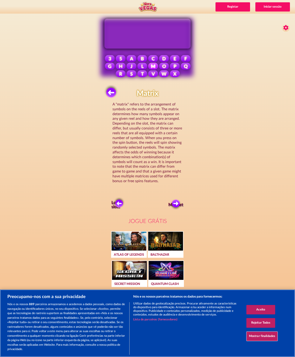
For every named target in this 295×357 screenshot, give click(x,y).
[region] (147, 323)
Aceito (260, 309)
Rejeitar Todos (260, 322)
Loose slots (116, 205)
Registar (232, 6)
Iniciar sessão (272, 6)
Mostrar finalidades (262, 336)
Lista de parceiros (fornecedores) (155, 319)
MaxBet (176, 205)
